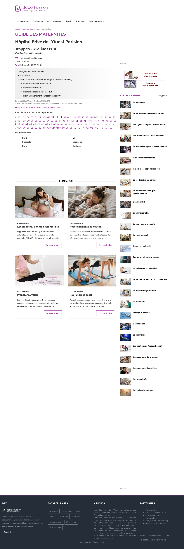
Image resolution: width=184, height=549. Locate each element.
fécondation (71, 522)
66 (74, 124)
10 (51, 117)
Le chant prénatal (140, 213)
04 (28, 117)
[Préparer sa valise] (39, 270)
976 (112, 127)
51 (115, 120)
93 (79, 127)
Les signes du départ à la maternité (38, 226)
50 (111, 120)
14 (67, 117)
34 (48, 120)
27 (20, 120)
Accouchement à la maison (86, 226)
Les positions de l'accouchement (147, 346)
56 (33, 124)
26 (16, 120)
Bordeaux (77, 141)
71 (94, 124)
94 (83, 127)
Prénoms (80, 21)
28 (24, 120)
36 (56, 120)
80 (28, 127)
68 (82, 124)
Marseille (26, 141)
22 (102, 117)
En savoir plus (95, 21)
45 (91, 120)
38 (64, 120)
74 (106, 124)
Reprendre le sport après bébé (146, 169)
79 (24, 127)
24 (110, 117)
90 (67, 127)
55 (29, 124)
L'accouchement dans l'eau (145, 368)
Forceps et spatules (141, 313)
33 (44, 120)
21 (98, 117)
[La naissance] (125, 104)
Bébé (68, 21)
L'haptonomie (139, 202)
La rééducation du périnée (144, 180)
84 (44, 127)
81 (32, 127)
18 (83, 117)
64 (66, 124)
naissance (76, 516)
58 (41, 124)
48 (103, 120)
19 (87, 117)
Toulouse (77, 146)
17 (79, 117)
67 (78, 124)
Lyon (24, 146)
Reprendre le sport (81, 294)
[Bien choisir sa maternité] (125, 160)
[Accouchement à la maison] (92, 202)
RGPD (167, 536)
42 (79, 120)
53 (21, 124)
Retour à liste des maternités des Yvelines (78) (38, 107)
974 (106, 127)
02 (20, 117)
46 (95, 120)
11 (55, 117)
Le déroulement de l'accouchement (148, 113)
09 (47, 117)
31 (36, 120)
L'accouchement (28, 29)
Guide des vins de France (155, 523)
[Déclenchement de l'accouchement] (125, 281)
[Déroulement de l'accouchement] (125, 115)
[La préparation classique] (125, 193)
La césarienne (139, 335)
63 (61, 124)
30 (32, 120)
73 (102, 124)
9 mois (52, 516)
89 (63, 127)
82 (36, 127)
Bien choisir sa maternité (144, 158)
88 (59, 127)
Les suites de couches (143, 390)
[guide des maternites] (144, 84)
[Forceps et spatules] (125, 315)
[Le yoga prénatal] (125, 237)
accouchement (56, 522)
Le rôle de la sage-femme (144, 290)
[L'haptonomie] (125, 204)
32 (40, 120)
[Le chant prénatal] (125, 215)
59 (45, 124)
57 (37, 124)
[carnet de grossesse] (144, 75)
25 (114, 117)
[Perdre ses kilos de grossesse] (125, 259)
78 (20, 127)
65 (70, 124)
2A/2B (93, 117)
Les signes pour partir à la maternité (149, 124)
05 (32, 117)
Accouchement (54, 21)
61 (54, 124)
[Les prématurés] (125, 381)
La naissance (139, 102)
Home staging (151, 510)
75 (110, 124)
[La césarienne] (125, 337)
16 (75, 117)
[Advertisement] (120, 9)
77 (16, 127)
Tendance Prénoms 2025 (155, 512)
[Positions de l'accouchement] (125, 348)
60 (49, 124)
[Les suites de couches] (125, 392)
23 (106, 117)
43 (83, 120)
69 (86, 124)
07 (40, 117)
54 (25, 124)
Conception (23, 21)
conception (66, 511)
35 (52, 120)
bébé (78, 511)
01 (16, 117)
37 (60, 120)
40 (71, 120)
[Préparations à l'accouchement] (125, 138)
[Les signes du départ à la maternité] (39, 202)
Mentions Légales (155, 536)
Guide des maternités (142, 246)
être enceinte (55, 527)
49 (107, 120)
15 (71, 117)
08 (44, 117)
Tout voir (163, 96)
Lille (75, 137)
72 (98, 124)
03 (24, 117)
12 (59, 117)
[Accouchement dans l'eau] (125, 370)
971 (91, 127)
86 (51, 127)
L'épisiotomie (139, 324)
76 (114, 124)
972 (96, 127)
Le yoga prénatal (140, 235)
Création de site (152, 515)
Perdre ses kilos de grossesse (146, 257)
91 (71, 127)
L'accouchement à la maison (145, 357)
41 (75, 120)
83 (40, 127)
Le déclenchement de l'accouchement (150, 279)
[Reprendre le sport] (92, 270)
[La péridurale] (125, 304)
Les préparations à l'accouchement (148, 136)
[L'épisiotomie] (125, 326)
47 (99, 120)
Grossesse (38, 21)
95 (87, 127)
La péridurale (139, 302)
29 (28, 120)
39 (68, 120)
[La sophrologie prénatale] (125, 226)
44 (87, 120)
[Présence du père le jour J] (125, 149)
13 (63, 117)
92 (75, 127)
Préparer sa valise (27, 294)
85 (47, 127)
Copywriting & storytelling (156, 521)
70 (90, 124)
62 (58, 124)
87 (55, 127)
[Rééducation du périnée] (125, 182)
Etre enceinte (151, 518)
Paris (24, 137)
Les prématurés (140, 379)
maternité (64, 516)
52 (17, 124)
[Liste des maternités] (125, 248)
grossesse (54, 511)
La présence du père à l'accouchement (150, 147)
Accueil (17, 29)
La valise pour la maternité (145, 268)
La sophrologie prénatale (144, 224)
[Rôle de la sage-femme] (125, 292)
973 (101, 127)
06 (36, 117)
